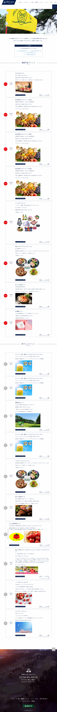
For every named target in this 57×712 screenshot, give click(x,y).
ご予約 (55, 2)
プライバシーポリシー (26, 701)
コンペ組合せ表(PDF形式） (21, 50)
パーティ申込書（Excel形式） (29, 54)
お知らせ (20, 2)
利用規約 (33, 701)
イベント (46, 2)
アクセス (51, 2)
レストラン (41, 2)
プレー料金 (32, 2)
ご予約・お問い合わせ (43, 698)
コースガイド (26, 2)
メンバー (54, 6)
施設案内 (36, 2)
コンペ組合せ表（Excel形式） (34, 50)
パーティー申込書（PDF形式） (28, 52)
